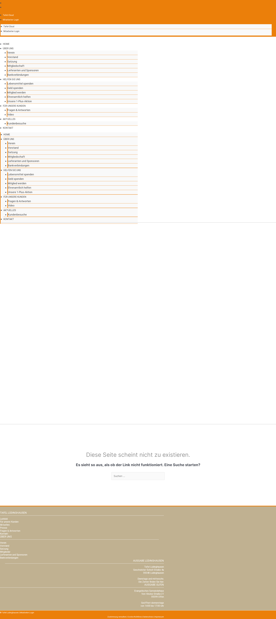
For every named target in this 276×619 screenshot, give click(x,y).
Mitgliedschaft (15, 65)
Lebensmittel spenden (20, 83)
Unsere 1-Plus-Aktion (19, 101)
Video (10, 114)
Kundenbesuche (16, 123)
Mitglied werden (16, 92)
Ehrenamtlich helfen (19, 96)
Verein (11, 52)
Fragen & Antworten (18, 110)
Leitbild (4, 519)
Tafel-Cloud (8, 15)
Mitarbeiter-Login (11, 20)
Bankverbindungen (18, 74)
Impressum (159, 617)
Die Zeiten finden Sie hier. (151, 581)
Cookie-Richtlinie (134, 617)
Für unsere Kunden (14, 106)
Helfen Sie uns (11, 79)
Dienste (37, 613)
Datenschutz (148, 617)
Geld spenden (15, 88)
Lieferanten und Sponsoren (23, 70)
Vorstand (12, 57)
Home (6, 44)
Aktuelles (9, 119)
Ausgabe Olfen (154, 584)
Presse (3, 527)
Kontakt (8, 128)
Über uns (8, 48)
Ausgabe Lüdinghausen (148, 560)
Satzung (12, 61)
